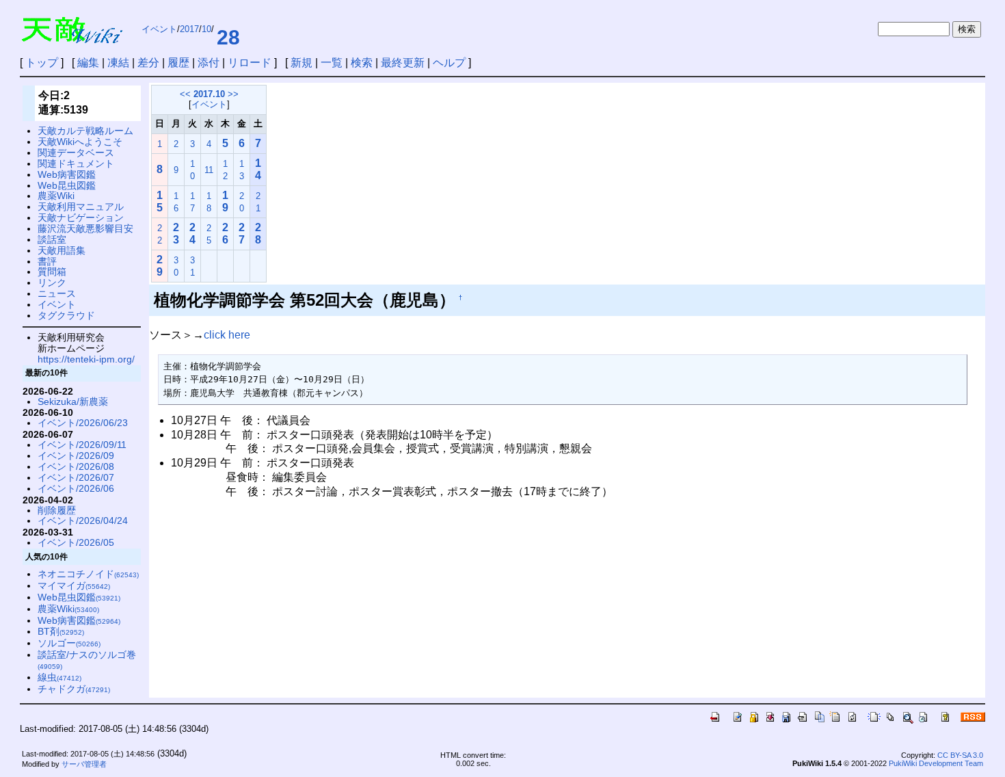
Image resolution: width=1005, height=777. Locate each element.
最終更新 (403, 62)
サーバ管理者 (84, 764)
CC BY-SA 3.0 (960, 755)
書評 (47, 261)
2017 (189, 29)
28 (228, 37)
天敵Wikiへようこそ (80, 141)
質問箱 (52, 271)
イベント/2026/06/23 (83, 422)
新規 (301, 62)
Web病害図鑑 (67, 174)
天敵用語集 (61, 250)
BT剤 (61, 631)
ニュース (57, 293)
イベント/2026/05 (76, 542)
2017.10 (209, 94)
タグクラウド (66, 315)
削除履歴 (57, 510)
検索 (362, 62)
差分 (148, 62)
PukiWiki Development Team (936, 763)
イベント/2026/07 (76, 477)
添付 (208, 62)
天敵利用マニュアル (81, 206)
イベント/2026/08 (76, 466)
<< (185, 94)
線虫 (59, 677)
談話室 (52, 239)
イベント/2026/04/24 (83, 520)
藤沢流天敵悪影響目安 (85, 228)
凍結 (118, 62)
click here (227, 335)
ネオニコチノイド (88, 573)
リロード (249, 62)
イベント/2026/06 (76, 488)
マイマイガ (74, 585)
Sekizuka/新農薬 (73, 401)
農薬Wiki (56, 195)
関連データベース (76, 152)
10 (206, 29)
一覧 (332, 62)
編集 (88, 62)
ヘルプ (449, 62)
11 (208, 170)
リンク (52, 282)
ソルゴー (69, 642)
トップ (41, 62)
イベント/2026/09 (76, 455)
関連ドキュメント (76, 163)
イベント (159, 29)
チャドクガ (74, 688)
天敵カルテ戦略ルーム (85, 130)
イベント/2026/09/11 (82, 444)
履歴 (178, 62)
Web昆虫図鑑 (67, 185)
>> (233, 94)
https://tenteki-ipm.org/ (86, 359)
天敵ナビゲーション (81, 217)
